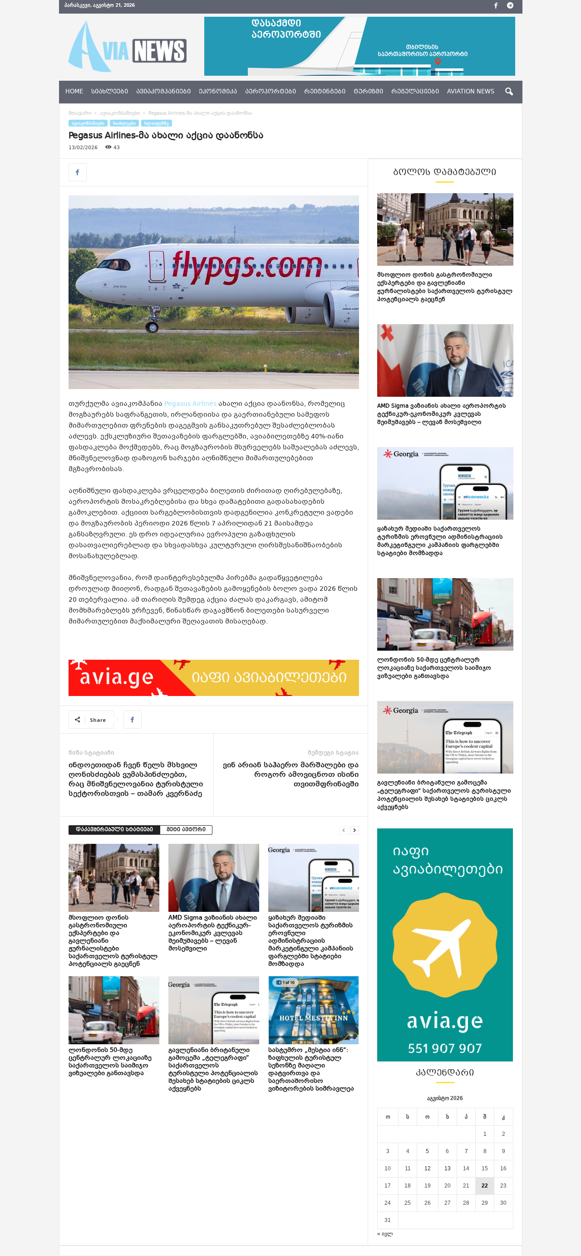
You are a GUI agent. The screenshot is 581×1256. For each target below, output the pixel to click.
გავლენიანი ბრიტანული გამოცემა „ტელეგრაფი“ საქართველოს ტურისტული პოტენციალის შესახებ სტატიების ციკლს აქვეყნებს (213, 1070)
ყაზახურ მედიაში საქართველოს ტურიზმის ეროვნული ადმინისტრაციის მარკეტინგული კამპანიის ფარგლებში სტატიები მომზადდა (310, 941)
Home (74, 92)
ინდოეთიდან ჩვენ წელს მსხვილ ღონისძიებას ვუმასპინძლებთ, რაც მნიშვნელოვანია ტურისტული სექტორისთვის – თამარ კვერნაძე (136, 780)
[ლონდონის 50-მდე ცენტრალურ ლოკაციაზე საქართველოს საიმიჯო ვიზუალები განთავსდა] (114, 1010)
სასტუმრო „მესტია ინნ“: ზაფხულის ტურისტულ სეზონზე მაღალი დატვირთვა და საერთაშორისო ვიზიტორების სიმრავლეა (311, 1070)
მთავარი (80, 113)
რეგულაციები (415, 92)
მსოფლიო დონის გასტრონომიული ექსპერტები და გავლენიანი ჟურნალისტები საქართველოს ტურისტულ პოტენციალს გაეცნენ (444, 287)
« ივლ (385, 1234)
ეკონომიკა (218, 92)
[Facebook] (496, 7)
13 (447, 1168)
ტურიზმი (368, 92)
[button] (509, 92)
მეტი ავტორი (186, 830)
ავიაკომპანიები (163, 92)
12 (427, 1168)
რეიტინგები (324, 92)
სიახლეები (109, 92)
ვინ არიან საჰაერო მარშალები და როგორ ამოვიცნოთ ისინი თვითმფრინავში (291, 775)
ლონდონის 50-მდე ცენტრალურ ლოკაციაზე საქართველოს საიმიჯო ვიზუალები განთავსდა (110, 1062)
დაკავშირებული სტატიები (114, 830)
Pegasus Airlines (190, 404)
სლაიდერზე (156, 123)
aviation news (470, 92)
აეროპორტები (270, 92)
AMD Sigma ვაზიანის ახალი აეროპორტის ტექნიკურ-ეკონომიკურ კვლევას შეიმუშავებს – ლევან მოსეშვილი (212, 934)
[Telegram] (510, 7)
